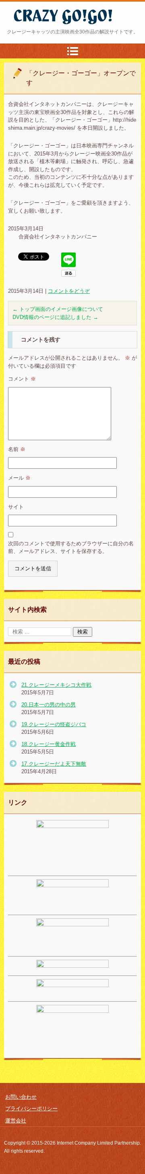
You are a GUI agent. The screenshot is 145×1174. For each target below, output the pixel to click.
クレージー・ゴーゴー (49, 29)
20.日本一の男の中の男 (48, 705)
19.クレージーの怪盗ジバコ (53, 724)
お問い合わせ (21, 1097)
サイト (16, 507)
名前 (16, 449)
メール (19, 478)
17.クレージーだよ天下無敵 (53, 764)
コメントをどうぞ (69, 291)
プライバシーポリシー (31, 1109)
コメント (22, 379)
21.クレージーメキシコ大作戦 (56, 685)
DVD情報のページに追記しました (55, 317)
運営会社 (15, 1121)
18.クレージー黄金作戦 (48, 744)
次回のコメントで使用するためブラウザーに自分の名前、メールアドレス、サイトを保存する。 (71, 547)
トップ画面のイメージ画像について (57, 309)
